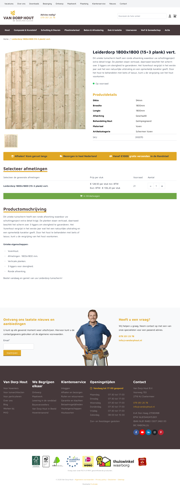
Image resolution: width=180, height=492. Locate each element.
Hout (7, 30)
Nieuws (112, 3)
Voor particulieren (12, 396)
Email (6, 340)
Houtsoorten (67, 412)
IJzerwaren (131, 30)
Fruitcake (94, 484)
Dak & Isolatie (115, 30)
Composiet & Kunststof (25, 30)
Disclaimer (112, 479)
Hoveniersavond (40, 412)
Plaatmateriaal (72, 30)
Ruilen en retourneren (72, 396)
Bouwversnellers (40, 404)
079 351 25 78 (126, 336)
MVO (5, 412)
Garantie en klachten (72, 400)
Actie (167, 30)
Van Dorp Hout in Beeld (44, 408)
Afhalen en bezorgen (71, 392)
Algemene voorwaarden (84, 479)
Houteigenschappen (71, 408)
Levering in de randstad (44, 400)
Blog (5, 404)
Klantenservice (98, 3)
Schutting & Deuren (50, 30)
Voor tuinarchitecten (13, 392)
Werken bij (8, 408)
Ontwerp (59, 3)
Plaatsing (84, 3)
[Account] (170, 16)
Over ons (21, 3)
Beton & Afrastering (94, 30)
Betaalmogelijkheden (72, 404)
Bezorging (47, 3)
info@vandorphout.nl (130, 340)
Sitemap (121, 479)
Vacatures (8, 3)
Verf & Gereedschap (151, 30)
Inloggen (65, 388)
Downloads (34, 3)
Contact (123, 3)
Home (6, 39)
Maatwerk (71, 3)
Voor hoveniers (10, 388)
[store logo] (18, 16)
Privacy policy (101, 479)
